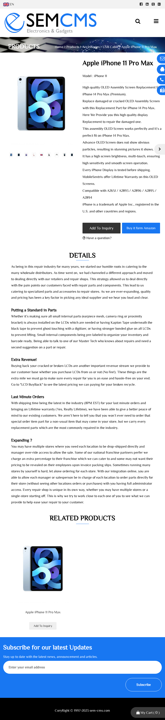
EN (12, 4)
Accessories (91, 47)
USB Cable (110, 47)
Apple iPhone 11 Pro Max (43, 612)
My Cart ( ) (150, 712)
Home (59, 47)
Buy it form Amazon (141, 228)
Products (72, 47)
